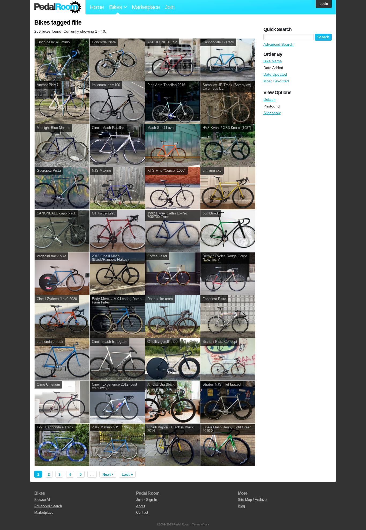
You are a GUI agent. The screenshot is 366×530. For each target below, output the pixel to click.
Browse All (42, 500)
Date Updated (275, 74)
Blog (241, 506)
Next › (107, 474)
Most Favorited (276, 81)
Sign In (151, 500)
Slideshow (272, 113)
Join (169, 7)
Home (96, 7)
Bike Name (272, 61)
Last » (127, 474)
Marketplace (146, 7)
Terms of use (200, 524)
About (140, 506)
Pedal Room (57, 7)
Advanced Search (278, 44)
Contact (142, 512)
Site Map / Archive (252, 500)
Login (324, 4)
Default (269, 99)
